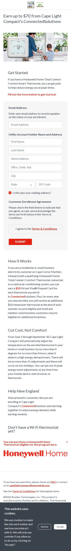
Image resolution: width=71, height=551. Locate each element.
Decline (44, 527)
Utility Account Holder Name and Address (35, 134)
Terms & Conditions (44, 228)
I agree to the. (37, 228)
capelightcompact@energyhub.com (29, 485)
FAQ (53, 482)
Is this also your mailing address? (32, 192)
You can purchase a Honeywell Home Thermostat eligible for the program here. (30, 443)
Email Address (18, 107)
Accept (60, 527)
